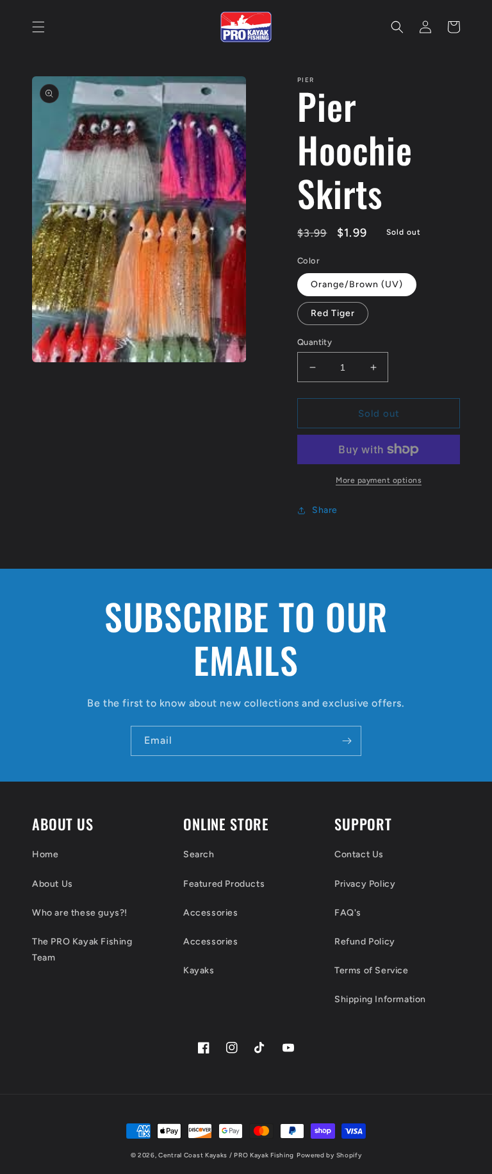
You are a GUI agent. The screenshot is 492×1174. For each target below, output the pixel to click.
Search (199, 854)
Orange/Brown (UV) (357, 284)
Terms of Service (371, 970)
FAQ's (347, 912)
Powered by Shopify (329, 1155)
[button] (38, 27)
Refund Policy (364, 941)
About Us (52, 883)
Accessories (210, 912)
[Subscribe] (346, 741)
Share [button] (325, 510)
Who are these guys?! (79, 912)
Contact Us (359, 854)
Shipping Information (380, 999)
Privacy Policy (364, 883)
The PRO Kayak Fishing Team (82, 949)
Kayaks (199, 970)
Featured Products (224, 883)
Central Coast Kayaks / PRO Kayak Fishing (226, 1155)
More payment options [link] (379, 480)
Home (45, 854)
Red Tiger (333, 313)
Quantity (314, 342)
